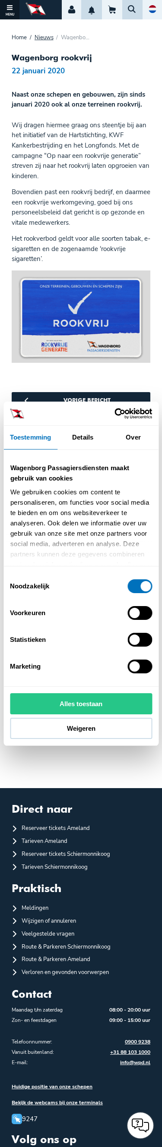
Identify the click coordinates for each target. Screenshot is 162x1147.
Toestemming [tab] (30, 437)
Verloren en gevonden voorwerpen (65, 972)
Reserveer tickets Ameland (56, 828)
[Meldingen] (91, 9)
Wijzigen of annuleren (49, 921)
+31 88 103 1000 (130, 1052)
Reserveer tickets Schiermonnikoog (66, 854)
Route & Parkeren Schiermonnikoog (66, 947)
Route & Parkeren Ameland (56, 959)
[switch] (139, 613)
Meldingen (35, 908)
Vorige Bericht (87, 400)
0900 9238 (137, 1041)
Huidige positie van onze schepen (52, 1086)
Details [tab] (82, 437)
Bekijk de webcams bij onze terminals (57, 1102)
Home (19, 38)
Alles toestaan (81, 703)
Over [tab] (133, 437)
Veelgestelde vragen (48, 934)
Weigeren (81, 728)
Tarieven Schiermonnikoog (55, 867)
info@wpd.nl (135, 1062)
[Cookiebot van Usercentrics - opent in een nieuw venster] (115, 413)
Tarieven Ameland (44, 841)
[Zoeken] (132, 9)
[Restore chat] (140, 1125)
